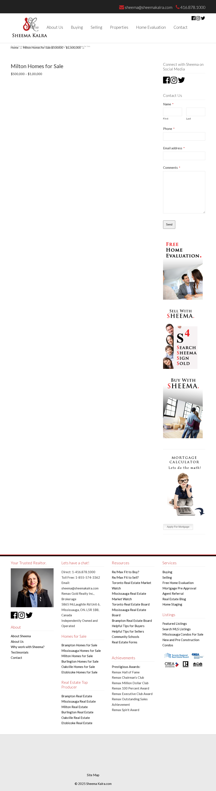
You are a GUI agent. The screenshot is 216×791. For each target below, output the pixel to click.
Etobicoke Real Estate (76, 723)
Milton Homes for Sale (77, 656)
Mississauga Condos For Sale (182, 634)
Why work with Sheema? (28, 647)
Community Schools (125, 637)
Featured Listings (174, 623)
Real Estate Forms (124, 642)
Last (188, 118)
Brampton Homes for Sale (79, 645)
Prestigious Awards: (126, 667)
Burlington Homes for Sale (80, 661)
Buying (167, 572)
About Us (17, 641)
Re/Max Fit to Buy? (125, 572)
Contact (16, 657)
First (165, 118)
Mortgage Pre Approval (179, 588)
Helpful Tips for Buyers (128, 626)
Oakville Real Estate (75, 718)
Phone (168, 128)
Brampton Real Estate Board (132, 620)
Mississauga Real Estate (78, 701)
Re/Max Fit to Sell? (125, 577)
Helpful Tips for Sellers (128, 631)
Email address (174, 148)
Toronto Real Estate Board (131, 604)
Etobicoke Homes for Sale (79, 672)
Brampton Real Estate (76, 696)
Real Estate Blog (174, 599)
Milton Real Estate (74, 707)
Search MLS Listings (176, 629)
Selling (167, 577)
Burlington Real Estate (77, 712)
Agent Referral (173, 593)
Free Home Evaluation (178, 583)
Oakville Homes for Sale (78, 667)
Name (168, 104)
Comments (171, 167)
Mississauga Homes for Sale (81, 650)
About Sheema (21, 636)
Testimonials (19, 652)
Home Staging (172, 604)
